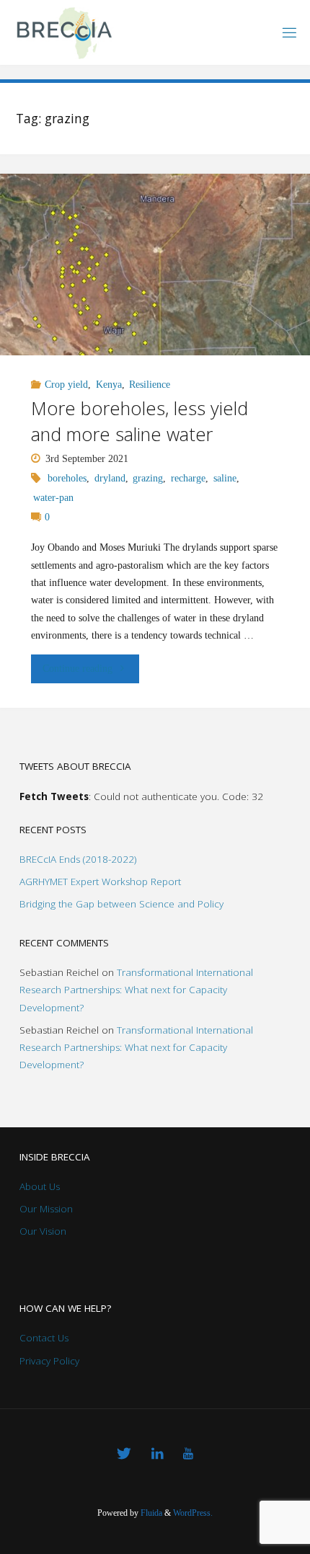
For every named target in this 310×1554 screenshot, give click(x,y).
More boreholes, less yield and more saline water (139, 420)
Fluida (150, 1513)
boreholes (67, 478)
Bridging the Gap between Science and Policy (121, 903)
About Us (39, 1186)
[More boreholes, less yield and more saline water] (155, 264)
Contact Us (43, 1337)
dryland (109, 478)
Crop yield (66, 384)
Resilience (149, 384)
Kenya (109, 384)
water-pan (53, 497)
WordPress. (193, 1513)
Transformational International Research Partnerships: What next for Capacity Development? (136, 990)
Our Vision (42, 1231)
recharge (188, 478)
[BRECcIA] (63, 32)
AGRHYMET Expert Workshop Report (100, 881)
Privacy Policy (49, 1360)
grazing (148, 478)
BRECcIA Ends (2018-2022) (77, 859)
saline (224, 478)
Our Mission (46, 1208)
